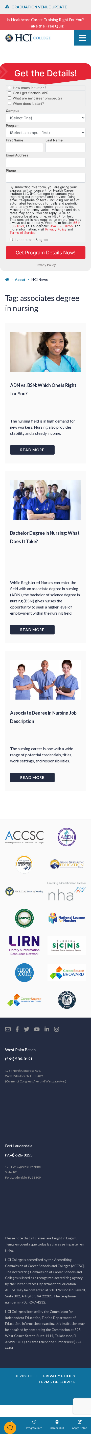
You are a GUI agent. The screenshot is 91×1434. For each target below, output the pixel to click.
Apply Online (79, 1427)
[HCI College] (28, 38)
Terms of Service (57, 1382)
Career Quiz (57, 1427)
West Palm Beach (20, 1049)
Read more (32, 449)
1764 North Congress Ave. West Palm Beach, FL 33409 (35, 1076)
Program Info (34, 1427)
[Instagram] (56, 1029)
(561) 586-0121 (19, 1058)
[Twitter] (26, 1029)
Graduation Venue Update (39, 7)
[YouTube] (37, 1029)
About (20, 279)
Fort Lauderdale (18, 1145)
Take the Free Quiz (46, 25)
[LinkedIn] (46, 1029)
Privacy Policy (59, 1376)
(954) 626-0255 (19, 1154)
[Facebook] (17, 1029)
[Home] (10, 280)
